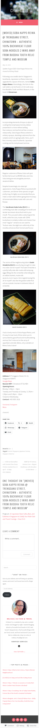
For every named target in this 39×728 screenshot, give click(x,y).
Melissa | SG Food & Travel (19, 619)
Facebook (6, 404)
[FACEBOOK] (13, 720)
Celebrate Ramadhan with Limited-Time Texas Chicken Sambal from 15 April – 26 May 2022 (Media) (10, 467)
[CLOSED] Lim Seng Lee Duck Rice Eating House (17, 678)
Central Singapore (13, 451)
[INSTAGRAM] (17, 720)
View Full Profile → (19, 652)
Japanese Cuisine (25, 451)
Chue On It (19, 10)
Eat (10, 448)
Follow (7, 595)
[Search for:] (19, 567)
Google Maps (7, 381)
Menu (21, 22)
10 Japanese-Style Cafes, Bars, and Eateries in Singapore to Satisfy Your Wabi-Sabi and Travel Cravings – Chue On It (19, 516)
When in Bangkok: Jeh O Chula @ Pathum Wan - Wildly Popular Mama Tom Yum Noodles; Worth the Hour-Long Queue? (19, 701)
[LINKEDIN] (25, 720)
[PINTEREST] (21, 720)
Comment (26, 554)
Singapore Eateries (8, 454)
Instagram (13, 404)
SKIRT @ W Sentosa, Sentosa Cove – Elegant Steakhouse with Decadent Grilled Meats (28, 465)
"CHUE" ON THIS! (19, 575)
